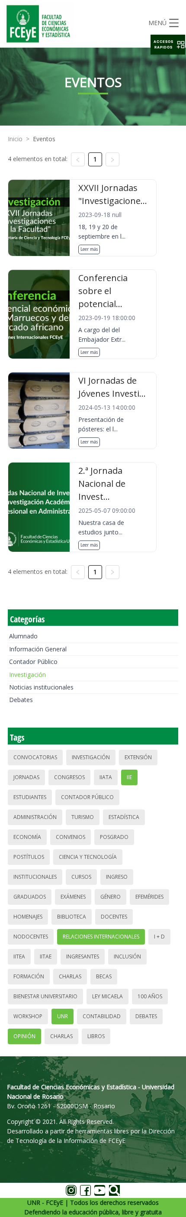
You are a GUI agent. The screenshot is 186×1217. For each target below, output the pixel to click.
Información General (38, 649)
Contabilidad (102, 1016)
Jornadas (26, 777)
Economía (27, 837)
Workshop (27, 1016)
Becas (104, 976)
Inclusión (127, 956)
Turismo (82, 817)
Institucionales (35, 876)
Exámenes (73, 896)
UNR (62, 1016)
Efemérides (149, 896)
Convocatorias (35, 757)
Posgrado (114, 837)
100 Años (150, 996)
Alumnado (23, 636)
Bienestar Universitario (45, 996)
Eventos (44, 139)
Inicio (15, 139)
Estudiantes (29, 797)
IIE (129, 777)
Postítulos (28, 857)
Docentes (114, 916)
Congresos (69, 777)
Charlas (70, 976)
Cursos (81, 876)
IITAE (45, 956)
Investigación (27, 674)
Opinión (24, 1036)
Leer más (89, 249)
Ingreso (117, 876)
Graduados (29, 896)
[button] (168, 45)
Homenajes (27, 916)
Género (110, 896)
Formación (28, 976)
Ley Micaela (107, 996)
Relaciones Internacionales (101, 936)
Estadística (124, 817)
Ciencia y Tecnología (88, 857)
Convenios (70, 837)
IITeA (19, 956)
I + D (159, 936)
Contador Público (33, 661)
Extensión (138, 757)
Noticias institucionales (41, 687)
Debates (21, 700)
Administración (35, 817)
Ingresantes (82, 956)
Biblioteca (71, 916)
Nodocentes (30, 936)
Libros (96, 1036)
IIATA (105, 777)
